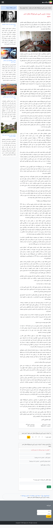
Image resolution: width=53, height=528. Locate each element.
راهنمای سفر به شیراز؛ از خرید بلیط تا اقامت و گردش (9, 135)
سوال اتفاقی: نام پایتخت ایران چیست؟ (42, 480)
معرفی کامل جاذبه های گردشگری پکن (9, 97)
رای (28, 437)
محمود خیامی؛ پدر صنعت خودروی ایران (9, 25)
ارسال (49, 487)
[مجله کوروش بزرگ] (47, 2)
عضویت (48, 516)
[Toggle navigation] (3, 2)
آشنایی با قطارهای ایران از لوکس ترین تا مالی (9, 61)
